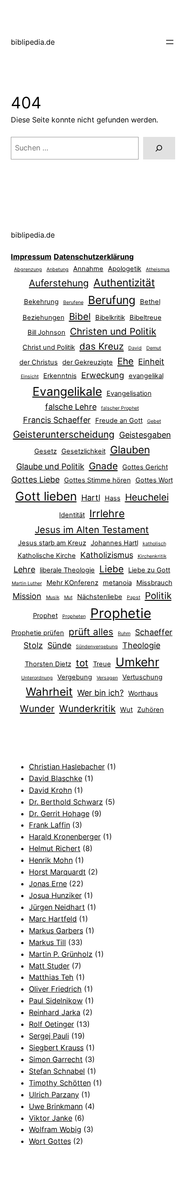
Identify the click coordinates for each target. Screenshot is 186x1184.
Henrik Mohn (51, 860)
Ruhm (124, 633)
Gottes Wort (154, 480)
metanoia (117, 583)
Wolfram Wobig (55, 1129)
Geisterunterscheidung (64, 434)
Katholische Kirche (47, 556)
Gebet (154, 421)
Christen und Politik (113, 331)
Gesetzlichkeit (83, 451)
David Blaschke (55, 778)
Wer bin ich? (100, 692)
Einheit (151, 361)
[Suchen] (159, 148)
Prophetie (120, 613)
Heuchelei (147, 497)
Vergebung (74, 677)
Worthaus (143, 693)
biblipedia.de (33, 42)
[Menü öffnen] (169, 42)
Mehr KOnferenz (72, 583)
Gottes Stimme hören (97, 480)
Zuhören (150, 710)
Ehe (125, 361)
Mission (27, 596)
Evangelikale (67, 391)
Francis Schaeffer (57, 420)
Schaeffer (153, 632)
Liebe (111, 569)
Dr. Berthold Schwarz (66, 801)
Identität (72, 515)
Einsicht (30, 376)
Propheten (74, 616)
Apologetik (124, 269)
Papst (133, 597)
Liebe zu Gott (149, 570)
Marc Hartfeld (53, 918)
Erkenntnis (60, 376)
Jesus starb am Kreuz (52, 543)
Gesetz (45, 451)
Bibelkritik (110, 318)
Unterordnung (37, 678)
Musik (53, 597)
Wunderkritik (87, 708)
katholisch (154, 544)
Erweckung (102, 375)
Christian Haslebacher (67, 766)
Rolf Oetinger (51, 1024)
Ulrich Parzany (54, 1094)
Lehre (24, 569)
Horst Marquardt (57, 871)
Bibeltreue (146, 318)
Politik (158, 595)
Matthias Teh (51, 977)
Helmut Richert (54, 848)
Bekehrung (41, 302)
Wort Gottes (50, 1141)
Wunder (37, 708)
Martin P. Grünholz (61, 954)
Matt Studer (49, 965)
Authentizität (124, 282)
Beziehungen (44, 318)
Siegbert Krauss (56, 1047)
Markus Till (47, 942)
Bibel (80, 316)
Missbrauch (154, 583)
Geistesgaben (145, 435)
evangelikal (146, 376)
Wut (126, 710)
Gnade (103, 466)
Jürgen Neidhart (57, 907)
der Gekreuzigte (87, 362)
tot (82, 663)
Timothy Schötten (60, 1082)
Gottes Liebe (35, 479)
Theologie (141, 645)
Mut (68, 597)
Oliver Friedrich (55, 988)
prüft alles (91, 631)
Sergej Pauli (49, 1035)
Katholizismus (106, 555)
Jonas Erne (48, 883)
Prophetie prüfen (37, 633)
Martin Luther (27, 583)
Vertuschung (142, 677)
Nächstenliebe (99, 597)
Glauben (130, 450)
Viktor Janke (50, 1118)
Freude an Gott (119, 421)
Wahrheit (49, 691)
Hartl (90, 497)
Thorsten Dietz (48, 664)
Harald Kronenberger (65, 836)
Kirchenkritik (152, 556)
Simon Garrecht (56, 1059)
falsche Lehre (71, 407)
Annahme (88, 269)
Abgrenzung (28, 269)
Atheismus (158, 269)
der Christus (38, 362)
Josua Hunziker (55, 895)
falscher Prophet (120, 408)
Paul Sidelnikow (56, 1000)
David (135, 348)
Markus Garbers (56, 930)
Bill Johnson (46, 332)
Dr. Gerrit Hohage (59, 813)
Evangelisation (129, 393)
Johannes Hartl (114, 543)
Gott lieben (46, 496)
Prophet (45, 616)
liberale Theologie (67, 570)
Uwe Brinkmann (56, 1106)
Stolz (33, 645)
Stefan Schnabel (57, 1071)
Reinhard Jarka (54, 1012)
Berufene (73, 302)
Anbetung (57, 269)
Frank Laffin (49, 824)
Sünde (59, 645)
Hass (113, 498)
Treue (102, 664)
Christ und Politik (49, 347)
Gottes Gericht (145, 467)
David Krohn (50, 790)
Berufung (111, 300)
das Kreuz (101, 346)
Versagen (107, 678)
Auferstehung (59, 283)
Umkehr (137, 662)
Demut (153, 348)
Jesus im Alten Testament (92, 529)
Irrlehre (107, 513)
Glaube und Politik (50, 466)
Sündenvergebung (97, 647)
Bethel (150, 302)
